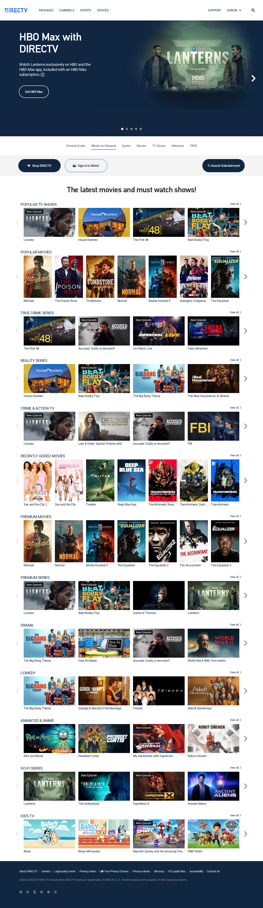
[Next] (253, 78)
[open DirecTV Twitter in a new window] (34, 892)
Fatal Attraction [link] (198, 348)
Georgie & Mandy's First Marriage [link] (99, 708)
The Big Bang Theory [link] (146, 396)
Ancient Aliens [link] (197, 803)
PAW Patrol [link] (195, 851)
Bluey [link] (27, 851)
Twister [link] (91, 504)
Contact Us (213, 871)
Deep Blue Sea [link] (126, 504)
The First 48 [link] (140, 240)
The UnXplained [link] (88, 803)
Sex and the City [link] (65, 504)
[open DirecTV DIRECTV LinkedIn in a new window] (20, 892)
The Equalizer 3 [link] (221, 565)
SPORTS (85, 10)
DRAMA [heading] (27, 625)
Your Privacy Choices (116, 871)
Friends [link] (138, 708)
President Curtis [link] (88, 756)
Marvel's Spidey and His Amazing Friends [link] (160, 851)
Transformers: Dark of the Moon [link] (200, 504)
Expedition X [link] (141, 803)
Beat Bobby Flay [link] (198, 240)
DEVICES (103, 10)
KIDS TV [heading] (27, 815)
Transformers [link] (220, 504)
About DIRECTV (28, 871)
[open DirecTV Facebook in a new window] (27, 892)
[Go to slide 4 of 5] (136, 129)
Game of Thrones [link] (144, 613)
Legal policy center (64, 871)
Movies (141, 146)
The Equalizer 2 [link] (159, 565)
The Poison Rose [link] (66, 301)
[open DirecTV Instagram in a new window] (41, 892)
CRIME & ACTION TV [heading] (37, 408)
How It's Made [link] (87, 660)
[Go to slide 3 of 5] (131, 129)
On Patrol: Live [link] (142, 348)
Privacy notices (141, 871)
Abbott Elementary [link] (200, 708)
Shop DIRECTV (41, 165)
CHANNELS (66, 10)
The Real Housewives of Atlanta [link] (208, 396)
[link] (49, 222)
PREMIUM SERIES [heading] (35, 577)
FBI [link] (190, 443)
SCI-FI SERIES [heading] (32, 768)
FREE (193, 146)
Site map (158, 871)
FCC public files (176, 871)
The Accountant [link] (190, 565)
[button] (253, 10)
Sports (126, 146)
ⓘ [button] (42, 74)
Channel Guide (75, 146)
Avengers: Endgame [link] (193, 301)
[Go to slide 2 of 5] (127, 129)
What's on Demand (103, 146)
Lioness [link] (29, 240)
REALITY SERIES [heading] (34, 360)
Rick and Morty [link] (33, 756)
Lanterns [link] (193, 613)
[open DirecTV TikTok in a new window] (55, 892)
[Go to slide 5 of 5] (141, 129)
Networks (178, 146)
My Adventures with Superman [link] (153, 756)
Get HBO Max (34, 92)
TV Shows (159, 146)
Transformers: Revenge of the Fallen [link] (172, 504)
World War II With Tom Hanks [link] (207, 660)
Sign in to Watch (88, 165)
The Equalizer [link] (220, 301)
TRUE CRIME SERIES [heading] (37, 312)
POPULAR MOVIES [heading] (36, 252)
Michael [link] (29, 301)
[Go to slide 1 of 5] (122, 129)
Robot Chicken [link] (197, 756)
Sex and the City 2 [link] (35, 504)
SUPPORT (214, 10)
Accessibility (196, 871)
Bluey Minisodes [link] (89, 851)
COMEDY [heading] (28, 672)
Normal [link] (122, 301)
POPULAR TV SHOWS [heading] (39, 204)
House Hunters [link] (88, 240)
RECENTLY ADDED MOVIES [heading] (43, 455)
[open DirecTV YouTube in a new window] (48, 892)
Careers (45, 871)
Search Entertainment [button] (225, 165)
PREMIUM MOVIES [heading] (36, 516)
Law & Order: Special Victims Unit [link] (99, 443)
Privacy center (87, 871)
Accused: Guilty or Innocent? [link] (96, 348)
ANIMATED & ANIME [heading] (37, 720)
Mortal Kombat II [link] (159, 301)
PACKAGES (46, 10)
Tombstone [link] (93, 301)
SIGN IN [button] (232, 10)
